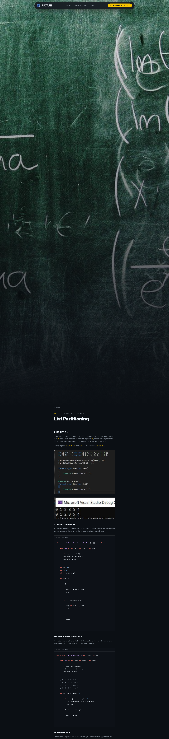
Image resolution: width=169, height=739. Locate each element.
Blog (85, 5)
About (93, 5)
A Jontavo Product (47, 6)
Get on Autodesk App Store (119, 5)
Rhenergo (78, 5)
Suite (68, 5)
